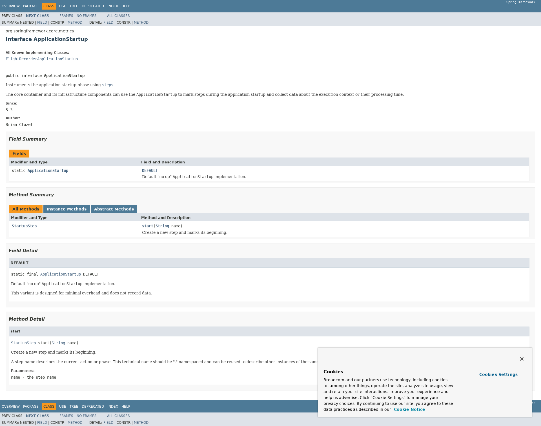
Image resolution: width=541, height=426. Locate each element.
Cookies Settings (498, 374)
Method (75, 23)
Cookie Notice (409, 409)
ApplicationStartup (48, 170)
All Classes (118, 16)
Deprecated (93, 6)
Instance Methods (67, 209)
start (147, 226)
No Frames (87, 16)
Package (31, 6)
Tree (74, 6)
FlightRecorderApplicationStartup (42, 59)
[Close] (522, 359)
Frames (66, 16)
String (162, 226)
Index (112, 6)
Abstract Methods (114, 209)
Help (125, 6)
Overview (11, 6)
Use (62, 6)
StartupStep (24, 226)
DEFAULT (150, 170)
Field (42, 23)
